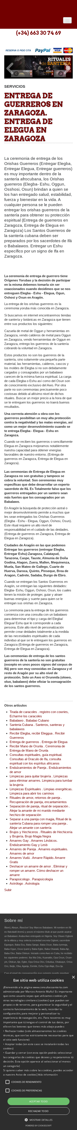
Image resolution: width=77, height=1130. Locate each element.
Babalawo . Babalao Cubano (29, 720)
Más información (48, 1074)
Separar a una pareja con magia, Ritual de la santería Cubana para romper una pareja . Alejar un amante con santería (40, 823)
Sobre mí (13, 920)
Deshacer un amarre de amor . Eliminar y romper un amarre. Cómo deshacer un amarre (38, 870)
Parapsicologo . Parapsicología (31, 879)
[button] (7, 1082)
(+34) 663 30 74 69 (38, 33)
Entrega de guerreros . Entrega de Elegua (38, 742)
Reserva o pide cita (18, 50)
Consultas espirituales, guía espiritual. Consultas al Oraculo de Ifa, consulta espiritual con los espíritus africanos (36, 759)
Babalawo (35, 8)
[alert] (38, 1052)
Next (67, 68)
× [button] (73, 977)
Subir (8, 890)
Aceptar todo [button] (38, 1101)
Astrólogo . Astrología (24, 883)
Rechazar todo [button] (38, 1111)
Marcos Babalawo (43, 927)
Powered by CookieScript (38, 1125)
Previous (9, 68)
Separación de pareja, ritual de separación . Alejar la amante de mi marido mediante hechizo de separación (40, 810)
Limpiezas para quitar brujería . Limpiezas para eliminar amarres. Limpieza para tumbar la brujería (41, 780)
